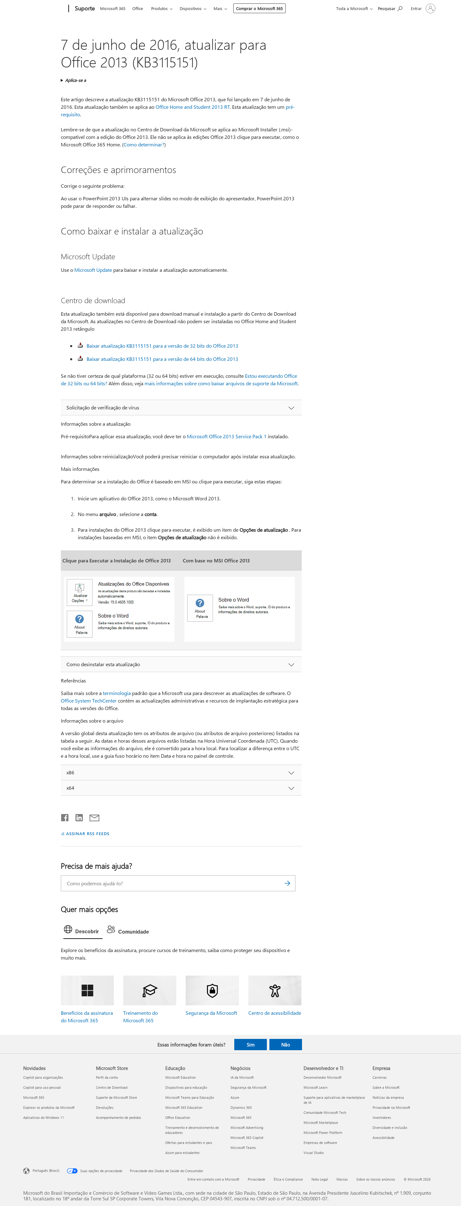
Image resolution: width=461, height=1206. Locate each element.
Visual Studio (314, 1152)
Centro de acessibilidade (274, 1012)
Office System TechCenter (89, 700)
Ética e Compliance (288, 1179)
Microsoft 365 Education (183, 1107)
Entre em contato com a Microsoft (213, 1179)
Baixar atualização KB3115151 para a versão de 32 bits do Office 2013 (162, 345)
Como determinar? (144, 144)
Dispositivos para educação (186, 1087)
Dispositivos (191, 8)
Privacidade (256, 1179)
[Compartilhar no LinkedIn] (77, 816)
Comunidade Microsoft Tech (325, 1112)
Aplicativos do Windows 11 (43, 1117)
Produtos (159, 8)
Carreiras (380, 1077)
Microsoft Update (93, 269)
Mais (218, 8)
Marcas (342, 1179)
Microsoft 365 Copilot (246, 1137)
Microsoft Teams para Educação (189, 1097)
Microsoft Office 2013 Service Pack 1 (227, 436)
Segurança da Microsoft (211, 1012)
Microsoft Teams (243, 1147)
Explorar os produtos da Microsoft (49, 1107)
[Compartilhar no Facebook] (65, 816)
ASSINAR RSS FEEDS (87, 833)
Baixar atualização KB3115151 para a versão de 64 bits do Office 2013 (162, 358)
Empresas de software (320, 1142)
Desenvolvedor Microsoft (323, 1077)
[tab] (83, 931)
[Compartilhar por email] (91, 816)
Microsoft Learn (315, 1087)
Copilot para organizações (43, 1077)
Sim (251, 1044)
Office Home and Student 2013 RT (193, 106)
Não (285, 1044)
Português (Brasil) (46, 1170)
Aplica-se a (75, 80)
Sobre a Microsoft (386, 1087)
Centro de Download (111, 1087)
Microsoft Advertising (246, 1127)
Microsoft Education (180, 1077)
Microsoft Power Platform (323, 1132)
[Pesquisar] (287, 883)
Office (137, 8)
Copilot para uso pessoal (42, 1087)
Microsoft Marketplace (321, 1122)
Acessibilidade (384, 1137)
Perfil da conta (107, 1077)
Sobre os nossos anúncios (375, 1179)
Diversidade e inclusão (390, 1127)
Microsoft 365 (112, 8)
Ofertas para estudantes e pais (188, 1142)
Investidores (382, 1117)
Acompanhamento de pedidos (118, 1117)
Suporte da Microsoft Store (116, 1097)
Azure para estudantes (182, 1152)
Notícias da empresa (388, 1097)
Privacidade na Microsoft (391, 1107)
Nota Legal (319, 1179)
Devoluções (105, 1107)
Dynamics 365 (241, 1107)
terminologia (117, 693)
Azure (234, 1097)
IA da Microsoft (242, 1077)
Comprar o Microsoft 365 (259, 8)
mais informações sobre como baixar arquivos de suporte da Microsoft (221, 383)
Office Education (177, 1117)
